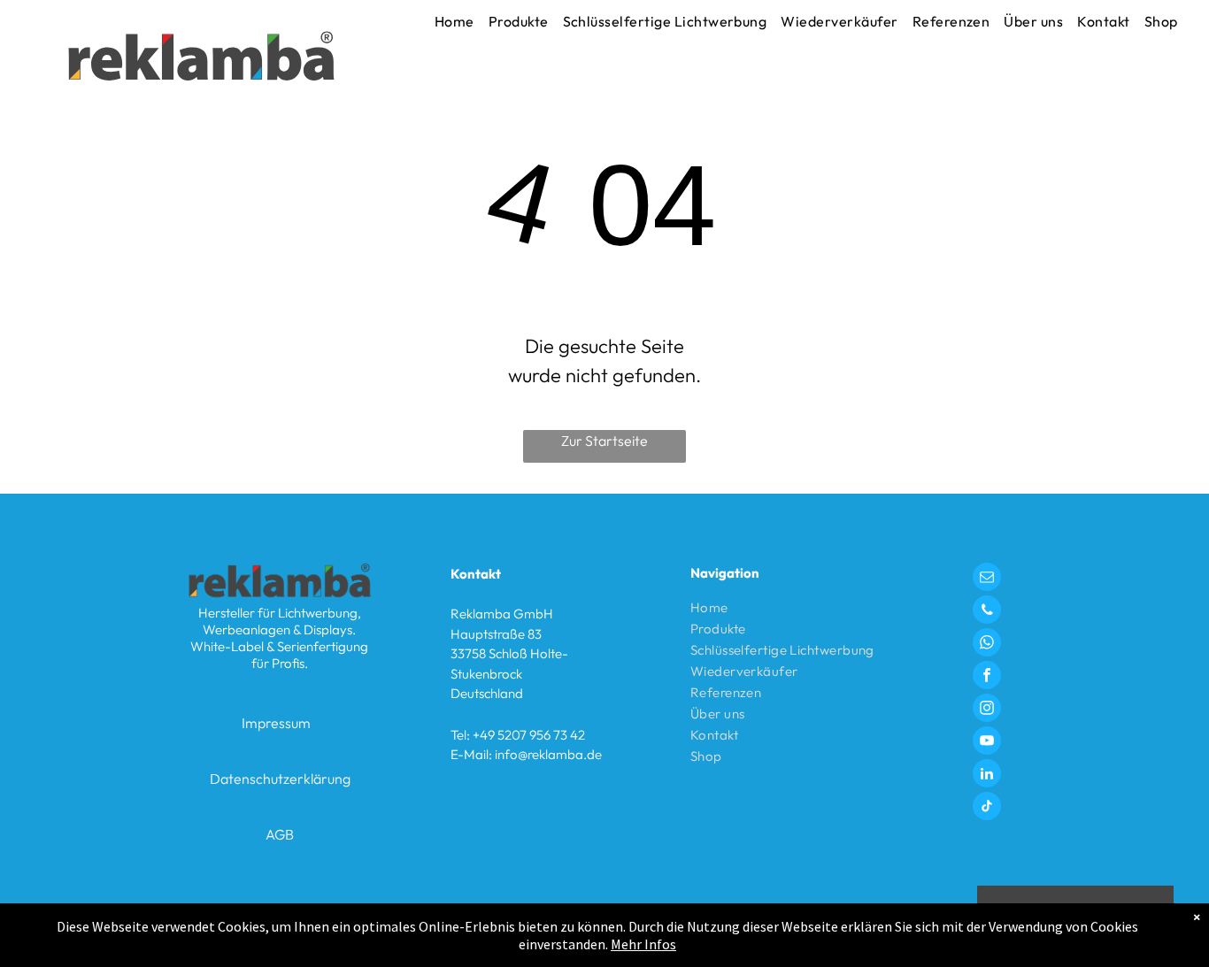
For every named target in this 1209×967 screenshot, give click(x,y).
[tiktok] (987, 808)
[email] (987, 579)
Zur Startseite (604, 440)
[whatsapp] (987, 644)
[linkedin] (987, 775)
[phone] (987, 611)
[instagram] (987, 710)
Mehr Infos (643, 944)
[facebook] (987, 677)
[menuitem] (454, 21)
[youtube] (987, 742)
